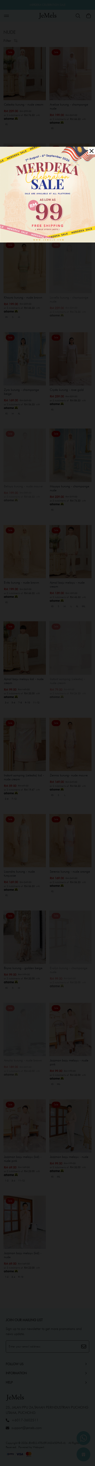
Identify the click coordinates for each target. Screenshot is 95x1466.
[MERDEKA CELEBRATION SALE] (47, 194)
